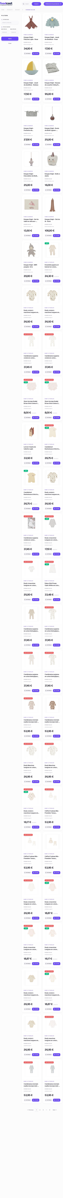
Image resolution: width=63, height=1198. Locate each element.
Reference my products (52, 4)
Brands (17, 9)
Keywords (6, 19)
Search (36, 4)
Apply (10, 38)
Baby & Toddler (49, 262)
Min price (4, 29)
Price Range (6, 26)
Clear (9, 43)
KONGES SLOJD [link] (30, 9)
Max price (13, 29)
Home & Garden (28, 34)
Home (2, 9)
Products (10, 9)
